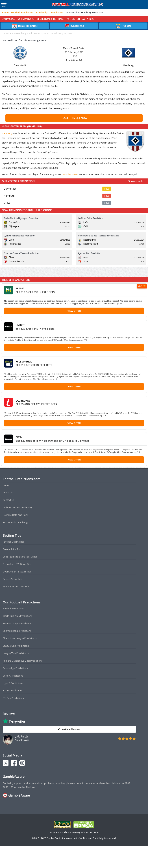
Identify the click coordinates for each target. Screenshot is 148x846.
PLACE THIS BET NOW (74, 118)
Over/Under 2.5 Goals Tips (17, 564)
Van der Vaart (70, 174)
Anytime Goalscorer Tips (16, 586)
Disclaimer (94, 832)
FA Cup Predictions (13, 690)
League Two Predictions (16, 653)
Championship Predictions (17, 630)
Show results (135, 181)
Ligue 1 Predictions (13, 683)
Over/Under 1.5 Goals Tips (17, 571)
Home (5, 12)
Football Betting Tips (14, 541)
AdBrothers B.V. (88, 838)
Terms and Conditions (60, 832)
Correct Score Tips (13, 579)
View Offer (74, 310)
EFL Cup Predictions (13, 698)
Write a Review (71, 729)
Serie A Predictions (13, 675)
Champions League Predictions (20, 638)
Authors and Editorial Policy (17, 507)
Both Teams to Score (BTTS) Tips (20, 556)
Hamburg (7, 133)
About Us (8, 492)
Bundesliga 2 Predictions (50, 12)
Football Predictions (22, 12)
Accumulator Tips (12, 549)
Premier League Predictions (18, 623)
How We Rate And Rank (15, 514)
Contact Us (8, 500)
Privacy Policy (80, 832)
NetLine (30, 787)
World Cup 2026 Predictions (17, 615)
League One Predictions (16, 645)
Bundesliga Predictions (15, 668)
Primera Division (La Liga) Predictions (23, 660)
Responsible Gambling (15, 522)
